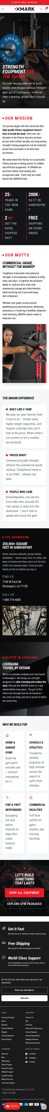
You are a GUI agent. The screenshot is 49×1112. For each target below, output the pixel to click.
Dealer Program (7, 1065)
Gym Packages (7, 1039)
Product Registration (32, 1036)
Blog (3, 1057)
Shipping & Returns (31, 1039)
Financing (28, 1025)
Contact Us (29, 1017)
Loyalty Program (7, 1076)
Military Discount (7, 1079)
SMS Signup (6, 1061)
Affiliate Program (7, 1072)
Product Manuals (31, 1032)
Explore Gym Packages (24, 904)
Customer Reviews (8, 1083)
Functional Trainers (8, 1017)
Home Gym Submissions (33, 1028)
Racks (4, 1021)
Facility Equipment (8, 1036)
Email (3, 986)
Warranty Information (32, 1043)
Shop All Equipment (24, 893)
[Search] (41, 9)
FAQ (26, 1021)
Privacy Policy (28, 1099)
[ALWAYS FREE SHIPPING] (24, 2)
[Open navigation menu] (2, 9)
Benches (4, 1025)
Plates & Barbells (7, 1028)
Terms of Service (39, 1099)
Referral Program (7, 1068)
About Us (5, 1054)
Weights (4, 1032)
